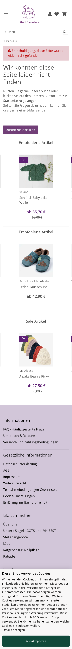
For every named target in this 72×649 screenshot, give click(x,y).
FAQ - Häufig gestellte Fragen (24, 429)
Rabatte (9, 556)
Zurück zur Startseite (20, 130)
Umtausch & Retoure (19, 435)
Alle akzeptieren (36, 641)
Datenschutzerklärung (20, 464)
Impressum (11, 477)
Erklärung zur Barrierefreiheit (25, 502)
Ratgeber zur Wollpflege (21, 550)
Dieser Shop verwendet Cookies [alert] (26, 573)
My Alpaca (26, 371)
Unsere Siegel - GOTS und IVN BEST (29, 531)
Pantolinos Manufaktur (34, 281)
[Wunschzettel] (56, 14)
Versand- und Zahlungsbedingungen (30, 442)
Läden (7, 543)
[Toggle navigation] (6, 14)
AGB (6, 470)
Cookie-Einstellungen (19, 496)
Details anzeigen (14, 630)
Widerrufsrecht (14, 483)
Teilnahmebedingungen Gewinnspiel (30, 489)
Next (62, 187)
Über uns (10, 524)
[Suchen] (65, 32)
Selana (23, 192)
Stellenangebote (15, 537)
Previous (10, 187)
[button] (49, 14)
